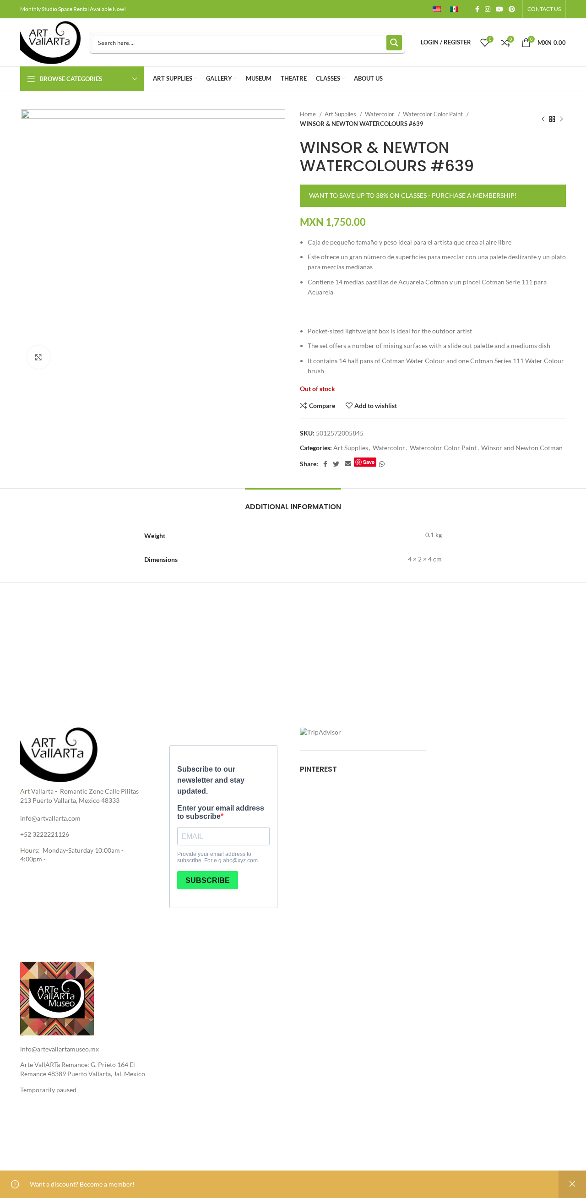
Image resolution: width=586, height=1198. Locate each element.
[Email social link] (348, 464)
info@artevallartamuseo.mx (59, 1049)
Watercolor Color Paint (433, 114)
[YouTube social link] (499, 9)
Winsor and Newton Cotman (522, 448)
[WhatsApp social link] (381, 464)
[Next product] (561, 119)
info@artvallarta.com (50, 818)
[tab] (293, 502)
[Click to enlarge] (38, 357)
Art (25, 791)
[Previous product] (543, 119)
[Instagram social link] (487, 9)
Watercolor (380, 114)
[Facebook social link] (477, 9)
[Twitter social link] (336, 464)
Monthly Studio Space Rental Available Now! (73, 8)
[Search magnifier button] (394, 42)
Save (368, 461)
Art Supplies (341, 114)
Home (308, 114)
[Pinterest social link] (512, 9)
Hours (29, 850)
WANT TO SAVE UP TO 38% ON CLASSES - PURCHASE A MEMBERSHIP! (413, 195)
